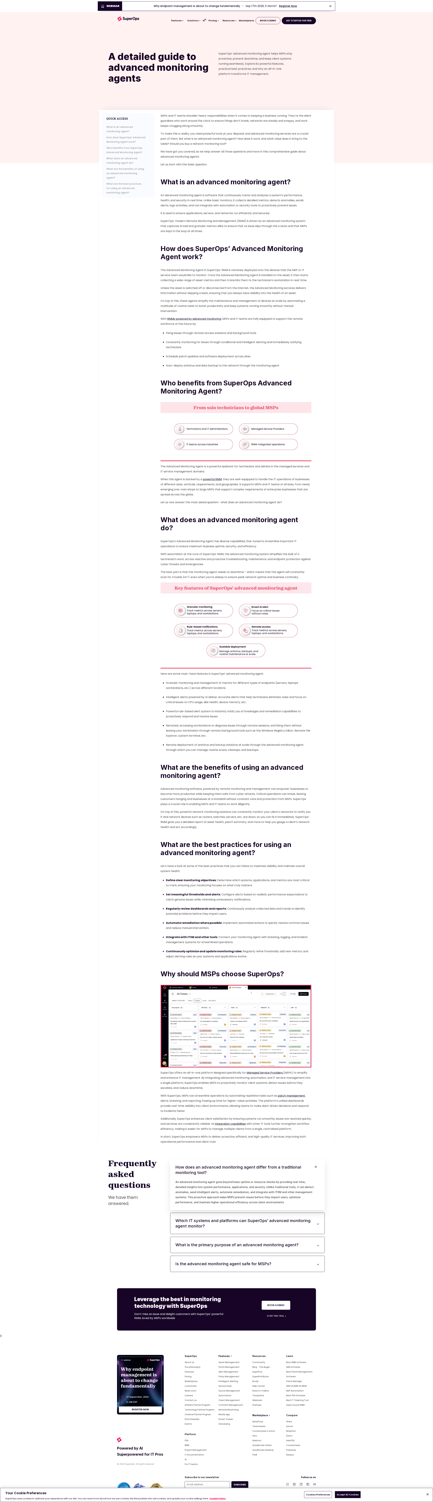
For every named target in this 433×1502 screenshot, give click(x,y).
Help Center (258, 1386)
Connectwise (293, 1445)
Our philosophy (192, 1367)
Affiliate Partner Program (197, 1404)
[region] (216, 1495)
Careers (189, 1395)
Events (188, 1423)
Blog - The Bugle (261, 1367)
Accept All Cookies (348, 1494)
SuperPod (257, 1371)
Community (258, 1362)
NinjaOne (291, 1431)
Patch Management (229, 1367)
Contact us (191, 1400)
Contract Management (231, 1404)
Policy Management (229, 1376)
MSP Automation (295, 1390)
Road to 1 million (260, 1390)
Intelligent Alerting (228, 1381)
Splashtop (257, 1421)
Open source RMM (295, 1404)
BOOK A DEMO (268, 20)
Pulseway (291, 1450)
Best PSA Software (295, 1395)
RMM (187, 1445)
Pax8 (254, 1454)
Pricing (188, 1376)
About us (189, 1362)
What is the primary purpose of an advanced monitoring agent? (237, 1244)
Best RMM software (296, 1362)
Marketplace (191, 1381)
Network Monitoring (229, 1409)
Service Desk (225, 1386)
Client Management (229, 1400)
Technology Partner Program (199, 1409)
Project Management (196, 1450)
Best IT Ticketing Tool (297, 1400)
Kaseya (290, 1454)
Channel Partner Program (198, 1414)
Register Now (288, 6)
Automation (225, 1395)
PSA (186, 1440)
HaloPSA (290, 1440)
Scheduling (224, 1423)
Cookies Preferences (318, 1494)
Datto (289, 1435)
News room (190, 1390)
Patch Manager (294, 1381)
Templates (258, 1395)
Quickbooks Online (262, 1445)
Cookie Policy (218, 1498)
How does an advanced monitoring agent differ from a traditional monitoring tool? (244, 1184)
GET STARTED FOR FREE (299, 20)
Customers (191, 1386)
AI (186, 1459)
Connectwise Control (263, 1431)
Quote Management (229, 1390)
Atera (289, 1421)
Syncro (289, 1426)
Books (255, 1381)
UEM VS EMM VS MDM (296, 1386)
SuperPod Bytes (260, 1376)
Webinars (257, 1400)
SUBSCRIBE (240, 1484)
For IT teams (191, 1464)
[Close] (427, 1494)
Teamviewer (258, 1426)
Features (189, 1371)
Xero (254, 1435)
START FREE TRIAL (275, 1315)
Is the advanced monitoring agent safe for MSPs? (223, 1263)
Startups (256, 1404)
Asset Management (229, 1362)
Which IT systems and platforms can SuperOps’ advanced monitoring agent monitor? (243, 1223)
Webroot (256, 1440)
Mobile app (224, 1414)
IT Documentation (194, 1454)
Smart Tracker (226, 1419)
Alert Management (228, 1371)
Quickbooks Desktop (263, 1450)
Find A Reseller (192, 1419)
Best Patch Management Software (299, 1374)
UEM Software (293, 1367)
